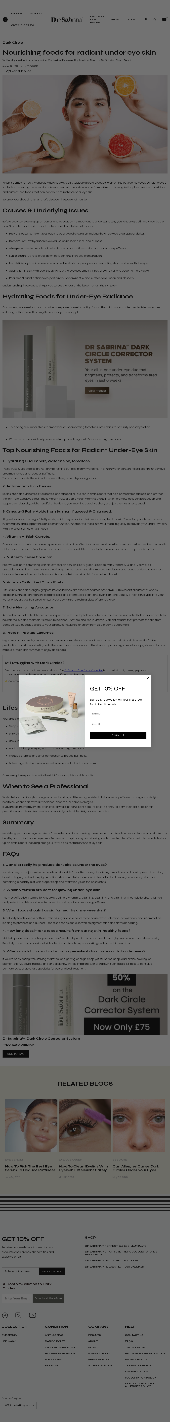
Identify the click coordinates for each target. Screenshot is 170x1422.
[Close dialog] (148, 678)
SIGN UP (118, 735)
